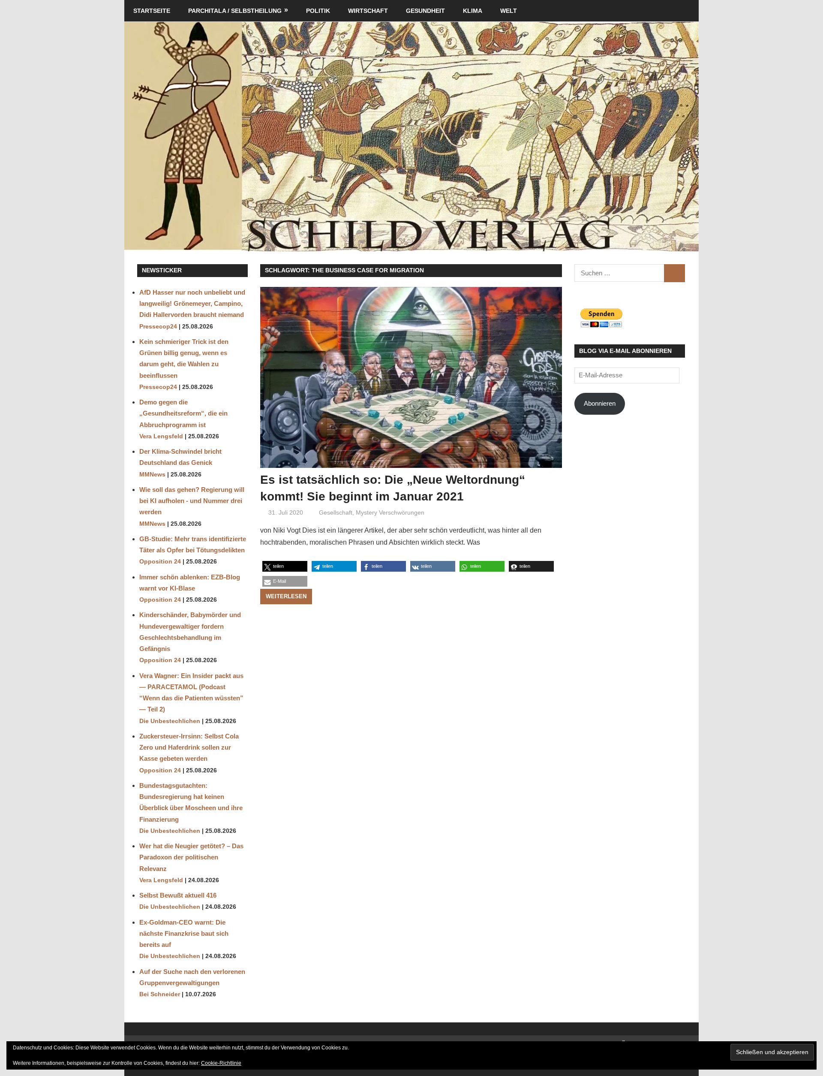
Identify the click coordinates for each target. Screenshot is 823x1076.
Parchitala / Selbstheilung (235, 10)
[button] (284, 566)
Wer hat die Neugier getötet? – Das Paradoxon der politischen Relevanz (191, 857)
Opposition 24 (160, 561)
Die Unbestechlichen (169, 721)
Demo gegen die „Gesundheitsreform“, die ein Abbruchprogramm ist (183, 413)
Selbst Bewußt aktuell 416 (177, 895)
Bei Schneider (159, 994)
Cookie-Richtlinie (221, 1063)
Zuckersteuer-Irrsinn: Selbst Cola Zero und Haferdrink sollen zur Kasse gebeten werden (189, 747)
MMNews (152, 474)
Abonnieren (600, 403)
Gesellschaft (335, 512)
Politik (318, 10)
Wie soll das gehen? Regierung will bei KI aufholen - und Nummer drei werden (191, 501)
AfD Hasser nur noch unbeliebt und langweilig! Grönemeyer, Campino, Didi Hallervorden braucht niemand (192, 304)
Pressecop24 (158, 326)
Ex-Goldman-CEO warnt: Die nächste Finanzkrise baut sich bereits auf (183, 934)
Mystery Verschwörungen (390, 512)
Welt (508, 10)
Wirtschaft (368, 10)
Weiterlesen (286, 596)
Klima (472, 10)
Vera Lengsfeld (161, 436)
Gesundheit (425, 10)
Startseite (151, 10)
